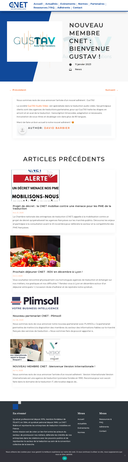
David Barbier (57, 127)
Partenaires (97, 4)
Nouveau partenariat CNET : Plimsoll (37, 315)
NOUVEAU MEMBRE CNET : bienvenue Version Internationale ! (54, 366)
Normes (83, 4)
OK (65, 458)
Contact (77, 8)
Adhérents (63, 8)
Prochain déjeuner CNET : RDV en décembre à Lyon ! (47, 271)
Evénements (67, 4)
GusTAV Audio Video (38, 106)
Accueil (38, 4)
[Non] (125, 455)
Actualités (51, 4)
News (78, 69)
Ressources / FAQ (44, 8)
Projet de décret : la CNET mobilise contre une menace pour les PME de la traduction (62, 207)
